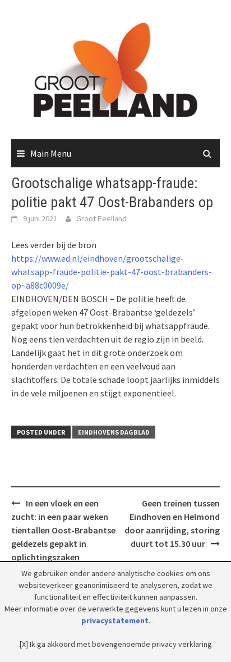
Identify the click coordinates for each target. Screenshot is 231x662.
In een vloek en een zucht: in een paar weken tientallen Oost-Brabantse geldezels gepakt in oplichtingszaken (63, 530)
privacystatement (115, 620)
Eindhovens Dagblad (114, 432)
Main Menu (50, 153)
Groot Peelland (101, 218)
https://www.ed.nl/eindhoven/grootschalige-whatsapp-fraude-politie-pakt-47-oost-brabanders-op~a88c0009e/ (111, 272)
